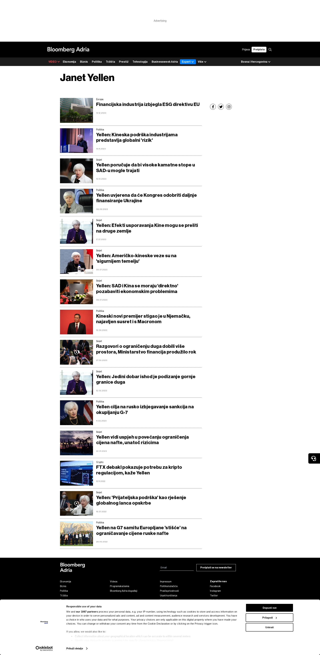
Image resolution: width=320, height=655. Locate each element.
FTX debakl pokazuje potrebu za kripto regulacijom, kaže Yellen (139, 470)
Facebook (215, 586)
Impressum (166, 581)
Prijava (246, 49)
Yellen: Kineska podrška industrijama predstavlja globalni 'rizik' (137, 137)
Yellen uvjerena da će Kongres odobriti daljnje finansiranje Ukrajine (146, 198)
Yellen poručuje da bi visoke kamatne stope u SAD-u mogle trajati (145, 167)
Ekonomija (69, 61)
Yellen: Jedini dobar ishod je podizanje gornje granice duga (146, 379)
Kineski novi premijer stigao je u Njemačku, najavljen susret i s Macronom (143, 319)
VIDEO (52, 61)
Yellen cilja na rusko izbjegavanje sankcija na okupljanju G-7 (145, 409)
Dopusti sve (269, 607)
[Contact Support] (314, 458)
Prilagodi (267, 617)
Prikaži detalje (74, 648)
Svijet (99, 159)
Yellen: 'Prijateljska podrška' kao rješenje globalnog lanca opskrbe (141, 500)
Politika (97, 61)
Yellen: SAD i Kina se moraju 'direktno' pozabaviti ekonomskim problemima (137, 288)
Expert (186, 61)
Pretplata (259, 49)
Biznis (84, 61)
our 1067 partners (87, 611)
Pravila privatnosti (169, 591)
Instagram (215, 591)
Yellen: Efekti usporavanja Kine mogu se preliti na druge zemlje (147, 228)
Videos (114, 581)
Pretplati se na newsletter (216, 567)
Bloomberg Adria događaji (123, 591)
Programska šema (119, 586)
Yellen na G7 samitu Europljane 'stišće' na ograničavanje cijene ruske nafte (141, 530)
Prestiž (123, 61)
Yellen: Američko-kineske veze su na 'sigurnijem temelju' (136, 258)
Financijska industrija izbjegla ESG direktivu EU (148, 104)
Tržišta (110, 61)
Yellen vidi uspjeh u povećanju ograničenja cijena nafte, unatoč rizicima (142, 439)
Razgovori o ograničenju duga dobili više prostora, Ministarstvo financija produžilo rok (146, 349)
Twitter (214, 595)
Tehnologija (140, 61)
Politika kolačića (169, 586)
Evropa (100, 99)
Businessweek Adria (165, 61)
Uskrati (269, 627)
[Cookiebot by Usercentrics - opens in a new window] (44, 648)
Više (200, 61)
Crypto (100, 462)
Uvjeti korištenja (168, 595)
